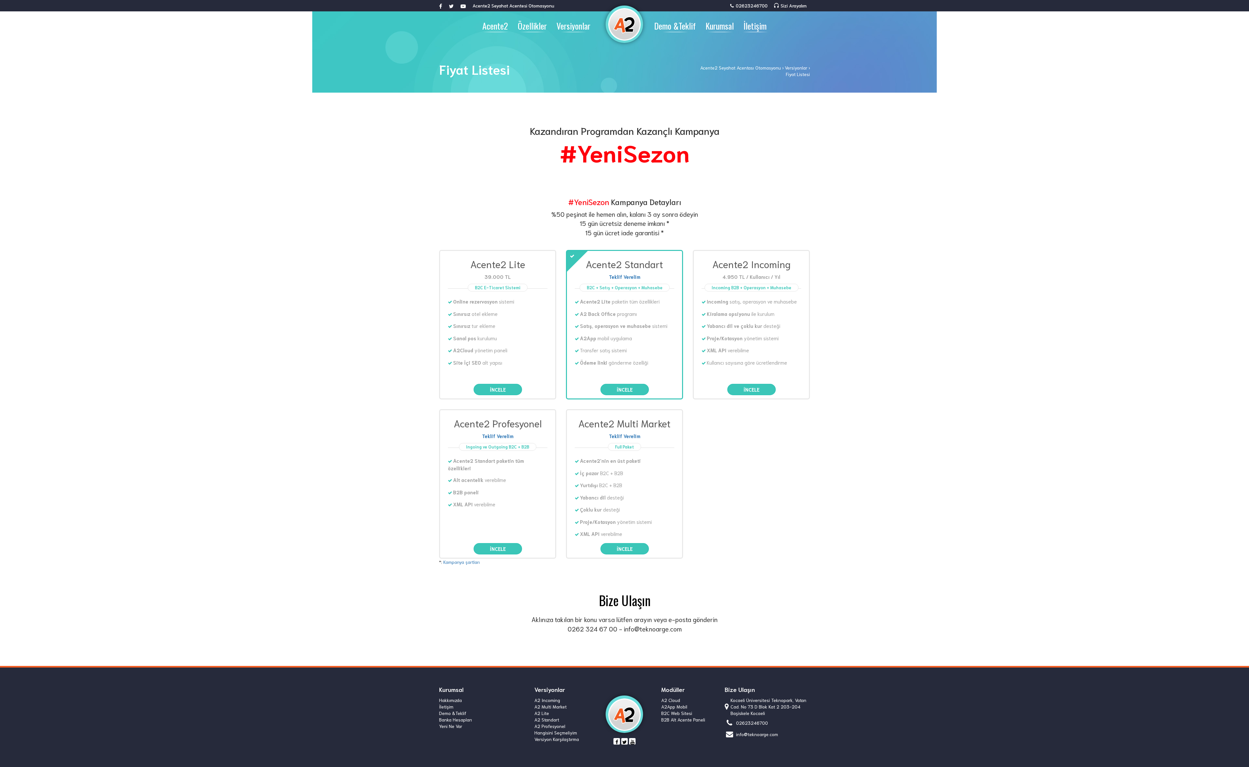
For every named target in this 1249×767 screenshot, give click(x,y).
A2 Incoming (547, 700)
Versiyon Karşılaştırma (556, 739)
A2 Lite (541, 713)
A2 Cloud (670, 700)
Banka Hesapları (455, 719)
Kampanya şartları (461, 562)
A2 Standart (546, 719)
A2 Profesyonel (549, 726)
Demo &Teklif (675, 26)
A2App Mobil (674, 706)
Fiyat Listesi (798, 74)
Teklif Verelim (624, 276)
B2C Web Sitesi (676, 713)
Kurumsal (719, 26)
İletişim (755, 26)
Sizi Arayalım (793, 5)
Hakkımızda (450, 700)
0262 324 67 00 (592, 628)
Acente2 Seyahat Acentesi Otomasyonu (513, 5)
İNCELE (498, 389)
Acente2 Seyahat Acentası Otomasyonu (740, 68)
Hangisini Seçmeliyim (555, 732)
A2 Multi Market (550, 706)
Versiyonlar (573, 26)
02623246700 (751, 5)
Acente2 (495, 26)
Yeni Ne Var (450, 726)
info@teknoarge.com (653, 628)
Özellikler (532, 26)
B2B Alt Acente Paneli (683, 719)
